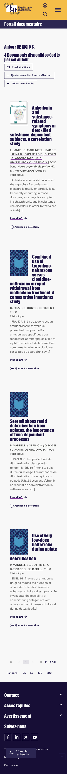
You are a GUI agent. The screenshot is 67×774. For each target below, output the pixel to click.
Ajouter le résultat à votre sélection (31, 75)
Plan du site (11, 765)
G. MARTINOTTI (33, 150)
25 (24, 672)
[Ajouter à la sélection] (12, 227)
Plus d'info (16, 218)
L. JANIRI (15, 150)
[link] (11, 662)
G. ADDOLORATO (22, 158)
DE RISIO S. (40, 162)
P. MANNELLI (18, 445)
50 (32, 672)
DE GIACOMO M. (35, 449)
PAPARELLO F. (33, 154)
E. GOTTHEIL (36, 565)
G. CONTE (29, 308)
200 (49, 672)
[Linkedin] (16, 737)
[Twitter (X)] (25, 737)
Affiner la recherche (23, 83)
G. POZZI (50, 154)
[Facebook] (7, 737)
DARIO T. (50, 150)
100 (40, 672)
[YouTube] (34, 737)
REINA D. (17, 154)
